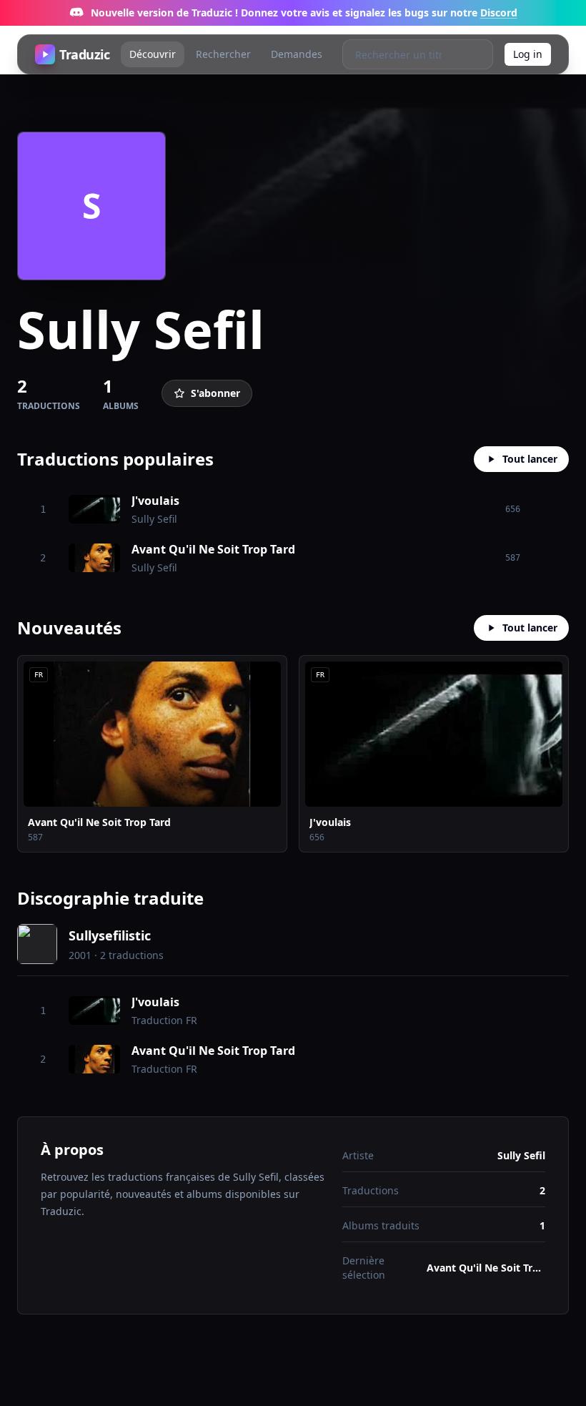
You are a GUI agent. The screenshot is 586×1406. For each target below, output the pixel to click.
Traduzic (84, 54)
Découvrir (152, 54)
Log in (527, 54)
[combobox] (403, 54)
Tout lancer (529, 459)
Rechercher (223, 54)
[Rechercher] (477, 54)
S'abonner (215, 393)
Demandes (296, 54)
